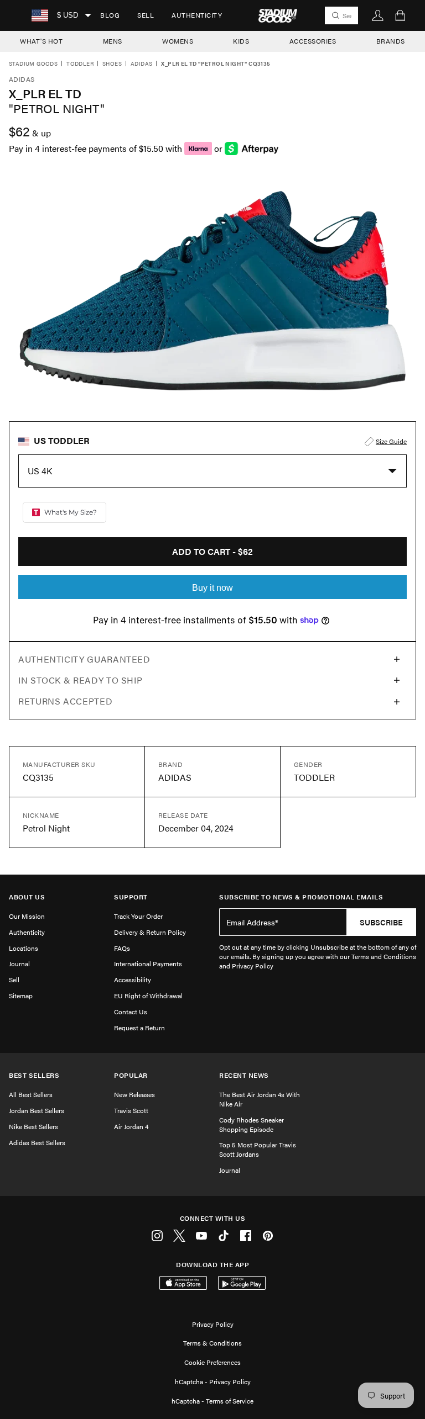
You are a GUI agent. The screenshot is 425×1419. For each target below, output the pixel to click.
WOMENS (177, 41)
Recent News (244, 1075)
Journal (19, 963)
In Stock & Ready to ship (80, 680)
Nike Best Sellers (33, 1126)
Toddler (80, 64)
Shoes (112, 64)
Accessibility (132, 979)
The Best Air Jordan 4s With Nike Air (259, 1099)
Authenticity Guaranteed (84, 659)
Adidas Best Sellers (37, 1142)
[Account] (378, 15)
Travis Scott (131, 1110)
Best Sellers (34, 1075)
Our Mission (27, 916)
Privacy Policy (213, 1324)
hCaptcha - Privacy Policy (213, 1381)
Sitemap (21, 995)
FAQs (122, 948)
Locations (23, 948)
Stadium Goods (33, 64)
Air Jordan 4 (131, 1126)
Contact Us (130, 1011)
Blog (110, 15)
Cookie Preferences (212, 1362)
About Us (27, 897)
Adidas (141, 64)
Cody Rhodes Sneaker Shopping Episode (251, 1124)
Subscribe (381, 922)
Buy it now (212, 587)
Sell (145, 15)
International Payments (148, 963)
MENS (112, 41)
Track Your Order (138, 916)
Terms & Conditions (212, 1343)
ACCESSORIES (312, 41)
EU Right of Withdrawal (148, 995)
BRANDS (390, 41)
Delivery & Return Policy (150, 932)
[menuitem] (109, 15)
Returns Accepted (65, 701)
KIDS (241, 41)
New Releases (134, 1094)
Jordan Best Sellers (36, 1110)
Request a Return (139, 1028)
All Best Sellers (31, 1094)
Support (131, 897)
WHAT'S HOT (41, 41)
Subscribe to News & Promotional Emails (301, 897)
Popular (131, 1075)
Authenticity (197, 15)
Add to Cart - (212, 551)
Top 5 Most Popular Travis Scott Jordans (257, 1149)
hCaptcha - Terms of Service (212, 1401)
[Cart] (400, 15)
